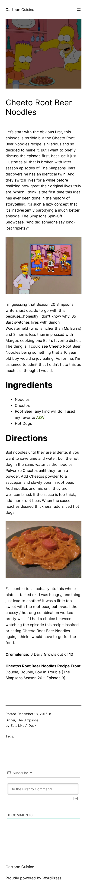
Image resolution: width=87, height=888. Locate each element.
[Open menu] (78, 9)
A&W (40, 417)
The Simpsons (27, 720)
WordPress (51, 878)
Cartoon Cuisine (20, 9)
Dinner (10, 720)
